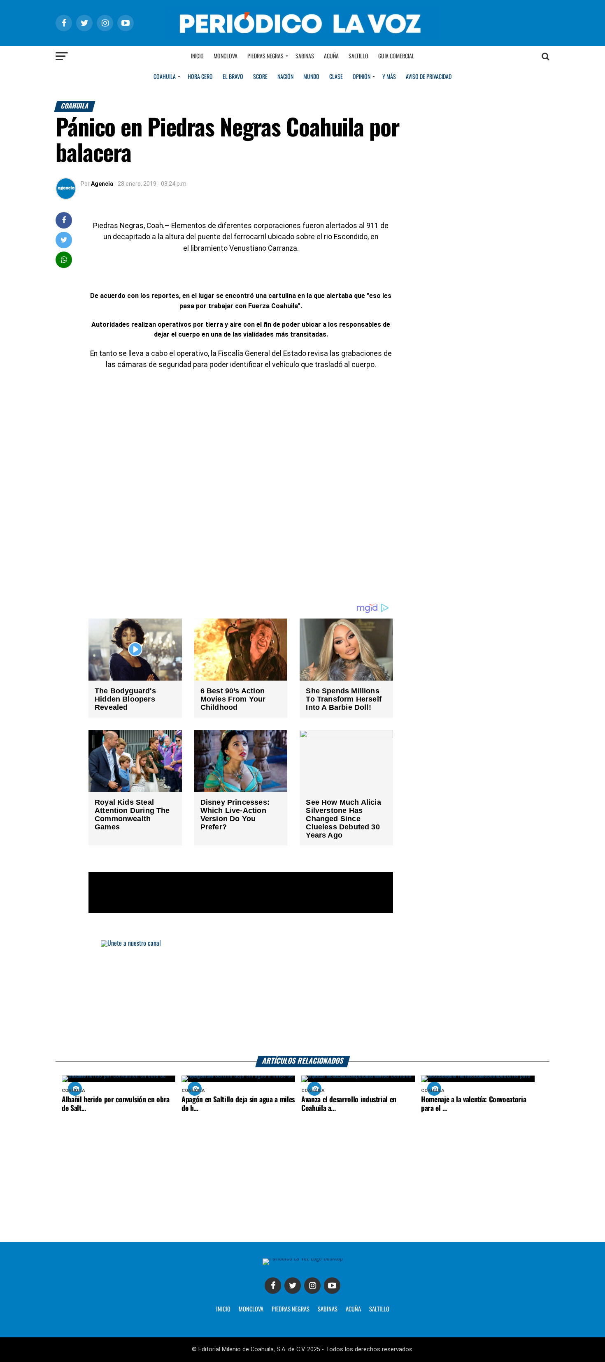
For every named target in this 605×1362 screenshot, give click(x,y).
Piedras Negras (265, 56)
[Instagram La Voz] (312, 1285)
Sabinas (305, 56)
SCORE (260, 77)
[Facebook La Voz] (273, 1285)
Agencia (102, 183)
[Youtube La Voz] (332, 1285)
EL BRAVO (233, 77)
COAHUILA (165, 77)
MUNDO (311, 77)
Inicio (197, 56)
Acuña (331, 56)
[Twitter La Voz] (292, 1285)
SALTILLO (379, 1309)
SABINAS (327, 1309)
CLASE (336, 77)
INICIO (223, 1309)
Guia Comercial (396, 56)
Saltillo (358, 56)
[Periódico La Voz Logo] (302, 37)
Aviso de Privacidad (428, 77)
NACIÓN (285, 77)
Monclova (225, 56)
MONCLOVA (251, 1309)
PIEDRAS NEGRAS (290, 1309)
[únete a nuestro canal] (302, 998)
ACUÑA (353, 1309)
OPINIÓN (361, 77)
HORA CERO (200, 77)
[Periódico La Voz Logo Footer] (303, 1258)
